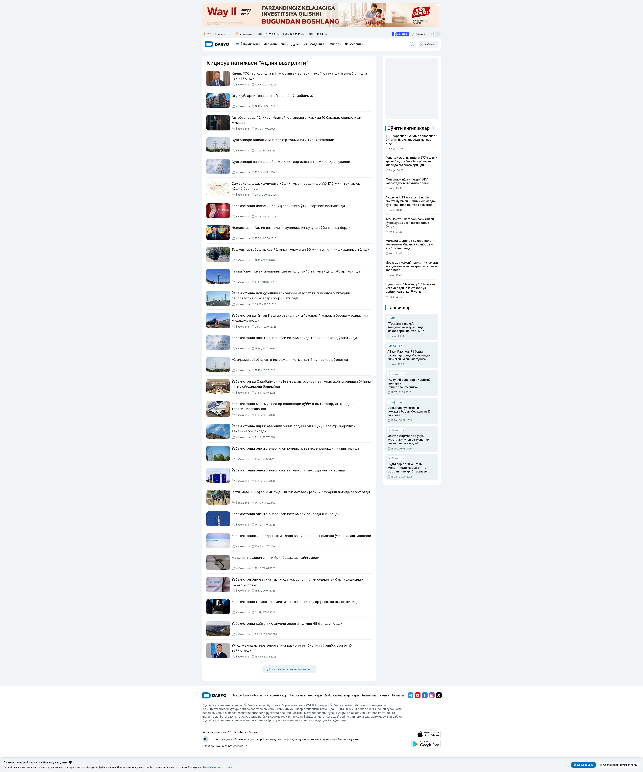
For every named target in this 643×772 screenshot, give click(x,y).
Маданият (317, 44)
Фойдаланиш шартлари (342, 695)
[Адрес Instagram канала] (432, 695)
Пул (304, 44)
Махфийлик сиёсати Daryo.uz (220, 767)
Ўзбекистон (249, 44)
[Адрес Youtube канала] (418, 695)
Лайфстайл (353, 44)
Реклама (398, 695)
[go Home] (214, 695)
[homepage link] (217, 44)
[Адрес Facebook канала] (425, 695)
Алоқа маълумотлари (306, 695)
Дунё (295, 44)
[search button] (412, 44)
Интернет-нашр (275, 695)
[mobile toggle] (237, 44)
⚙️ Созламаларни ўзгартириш (618, 764)
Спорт (334, 44)
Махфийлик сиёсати (247, 695)
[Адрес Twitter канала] (439, 695)
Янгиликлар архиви (375, 695)
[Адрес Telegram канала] (410, 695)
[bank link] (244, 34)
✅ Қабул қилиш (583, 764)
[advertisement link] (400, 34)
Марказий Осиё (274, 44)
